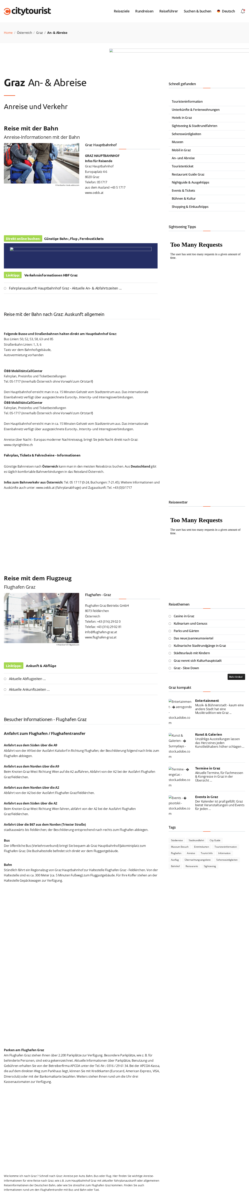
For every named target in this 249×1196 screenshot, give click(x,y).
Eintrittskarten (201, 846)
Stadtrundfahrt (196, 840)
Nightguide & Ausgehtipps (190, 182)
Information (224, 853)
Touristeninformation (187, 101)
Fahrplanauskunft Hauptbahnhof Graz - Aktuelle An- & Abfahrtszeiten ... (65, 288)
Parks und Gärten (186, 631)
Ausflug (175, 859)
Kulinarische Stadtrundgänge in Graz (200, 645)
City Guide (215, 840)
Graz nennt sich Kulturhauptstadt (198, 660)
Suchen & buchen (197, 11)
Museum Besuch (180, 846)
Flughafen (176, 853)
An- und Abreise (183, 158)
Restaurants (192, 866)
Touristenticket (182, 166)
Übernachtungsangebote (198, 859)
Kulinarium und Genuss (190, 623)
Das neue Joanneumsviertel (193, 638)
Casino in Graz (184, 616)
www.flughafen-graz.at (101, 637)
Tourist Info (206, 853)
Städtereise (177, 840)
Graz (39, 33)
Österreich (24, 33)
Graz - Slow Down (186, 668)
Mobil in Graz (181, 150)
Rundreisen (144, 11)
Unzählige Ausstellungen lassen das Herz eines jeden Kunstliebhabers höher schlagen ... (219, 742)
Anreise (191, 853)
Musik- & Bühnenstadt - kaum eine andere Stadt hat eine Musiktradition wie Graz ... (219, 709)
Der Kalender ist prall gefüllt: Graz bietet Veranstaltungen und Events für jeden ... (220, 805)
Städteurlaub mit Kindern (192, 653)
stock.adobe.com (72, 185)
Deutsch (228, 11)
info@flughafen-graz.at (101, 632)
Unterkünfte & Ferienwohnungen (196, 110)
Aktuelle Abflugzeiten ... (27, 678)
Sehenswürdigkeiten (186, 134)
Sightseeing (210, 866)
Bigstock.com (74, 644)
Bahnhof (175, 866)
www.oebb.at (94, 193)
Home (8, 33)
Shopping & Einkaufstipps (190, 207)
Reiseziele (122, 11)
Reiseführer (168, 11)
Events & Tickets (183, 190)
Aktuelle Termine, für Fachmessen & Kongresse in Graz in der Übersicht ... (219, 776)
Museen (177, 142)
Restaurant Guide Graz (188, 174)
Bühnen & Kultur (184, 198)
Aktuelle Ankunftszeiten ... (29, 689)
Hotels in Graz (182, 117)
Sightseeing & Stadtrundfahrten (194, 126)
